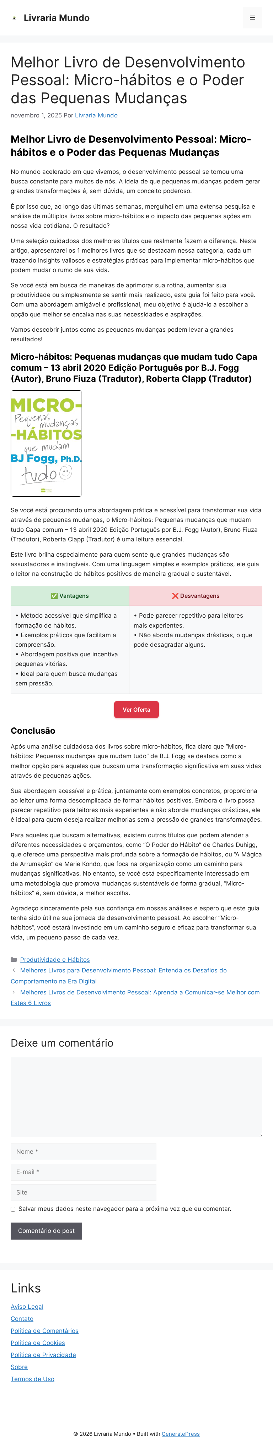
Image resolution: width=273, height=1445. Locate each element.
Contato (22, 1318)
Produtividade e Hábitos (55, 959)
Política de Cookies (38, 1342)
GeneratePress (181, 1433)
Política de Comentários (45, 1330)
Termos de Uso (32, 1379)
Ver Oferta (136, 709)
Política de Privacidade (43, 1354)
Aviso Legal (27, 1306)
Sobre (19, 1366)
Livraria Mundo (57, 17)
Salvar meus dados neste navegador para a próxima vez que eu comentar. (124, 1208)
